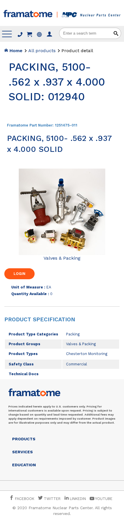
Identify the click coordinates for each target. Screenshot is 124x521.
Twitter (52, 499)
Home (15, 50)
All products (42, 50)
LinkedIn (78, 499)
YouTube (103, 499)
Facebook (24, 499)
